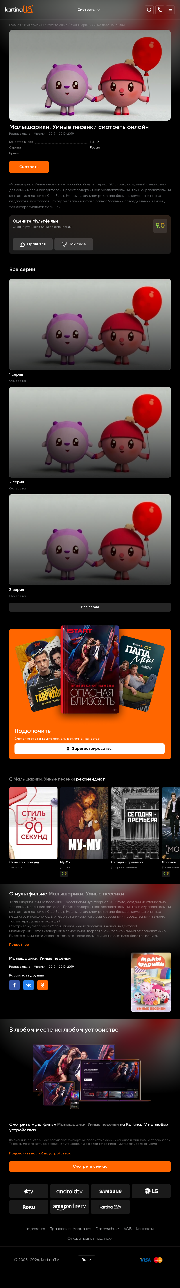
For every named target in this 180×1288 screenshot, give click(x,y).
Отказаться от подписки (90, 1239)
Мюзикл (39, 133)
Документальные (124, 867)
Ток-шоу (15, 867)
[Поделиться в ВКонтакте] (28, 985)
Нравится (36, 244)
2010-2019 (66, 133)
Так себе (77, 244)
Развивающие (57, 25)
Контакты (145, 1229)
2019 (52, 133)
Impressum (35, 1229)
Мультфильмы (34, 25)
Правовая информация (70, 1229)
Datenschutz (107, 1229)
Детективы (170, 867)
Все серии (90, 607)
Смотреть (29, 167)
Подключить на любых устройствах (39, 1153)
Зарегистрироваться (92, 749)
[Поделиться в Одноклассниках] (42, 985)
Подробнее (19, 945)
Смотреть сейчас (90, 1166)
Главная (15, 25)
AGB (128, 1229)
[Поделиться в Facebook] (14, 985)
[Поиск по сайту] (149, 9)
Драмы (65, 867)
